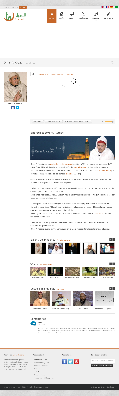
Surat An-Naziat (89, 277)
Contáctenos (111, 387)
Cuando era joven (38, 277)
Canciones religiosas (41, 363)
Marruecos (60, 289)
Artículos (37, 372)
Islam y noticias (39, 375)
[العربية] (116, 7)
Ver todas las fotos (63, 240)
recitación (99, 213)
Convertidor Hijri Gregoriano (44, 378)
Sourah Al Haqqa (55, 277)
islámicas (69, 173)
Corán (23, 7)
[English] (102, 7)
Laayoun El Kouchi (40, 308)
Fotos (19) (70, 74)
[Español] (111, 7)
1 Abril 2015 (41, 325)
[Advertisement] (59, 40)
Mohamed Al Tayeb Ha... (104, 308)
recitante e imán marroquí (61, 164)
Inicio (5, 7)
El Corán (37, 369)
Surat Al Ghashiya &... (72, 277)
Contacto (13, 7)
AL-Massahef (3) (43, 74)
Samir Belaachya (83, 308)
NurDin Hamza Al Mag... (61, 308)
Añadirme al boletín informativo (102, 365)
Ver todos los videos (47, 265)
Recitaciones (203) (57, 74)
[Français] (107, 7)
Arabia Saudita (104, 170)
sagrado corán (80, 167)
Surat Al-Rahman (107, 277)
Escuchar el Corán (40, 360)
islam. (40, 322)
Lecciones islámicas (41, 366)
